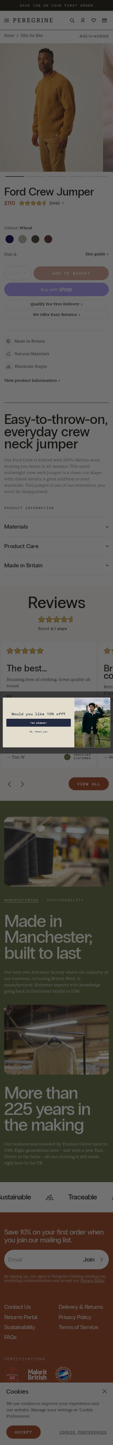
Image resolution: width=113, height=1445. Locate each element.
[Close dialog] (106, 701)
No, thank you (39, 731)
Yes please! (38, 722)
